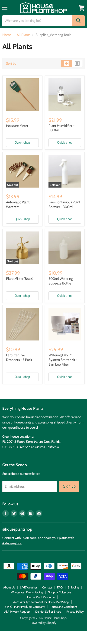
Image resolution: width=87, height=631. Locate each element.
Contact (47, 587)
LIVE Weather (28, 587)
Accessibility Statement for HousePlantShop (41, 602)
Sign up (69, 486)
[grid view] (66, 63)
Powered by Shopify (43, 622)
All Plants (23, 35)
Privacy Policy (75, 611)
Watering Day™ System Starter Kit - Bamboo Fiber (62, 359)
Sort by (11, 63)
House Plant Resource (41, 597)
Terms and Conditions (63, 606)
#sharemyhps (12, 543)
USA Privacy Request (16, 611)
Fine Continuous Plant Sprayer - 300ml (64, 204)
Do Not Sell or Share (48, 611)
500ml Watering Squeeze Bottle (60, 281)
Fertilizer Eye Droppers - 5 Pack (19, 357)
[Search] (78, 20)
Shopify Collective (59, 592)
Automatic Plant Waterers (17, 204)
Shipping (73, 587)
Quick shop (22, 142)
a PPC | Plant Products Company (25, 606)
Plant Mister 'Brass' (19, 279)
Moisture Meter (17, 126)
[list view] (77, 63)
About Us (9, 587)
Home (7, 35)
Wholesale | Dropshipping (27, 592)
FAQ (60, 587)
